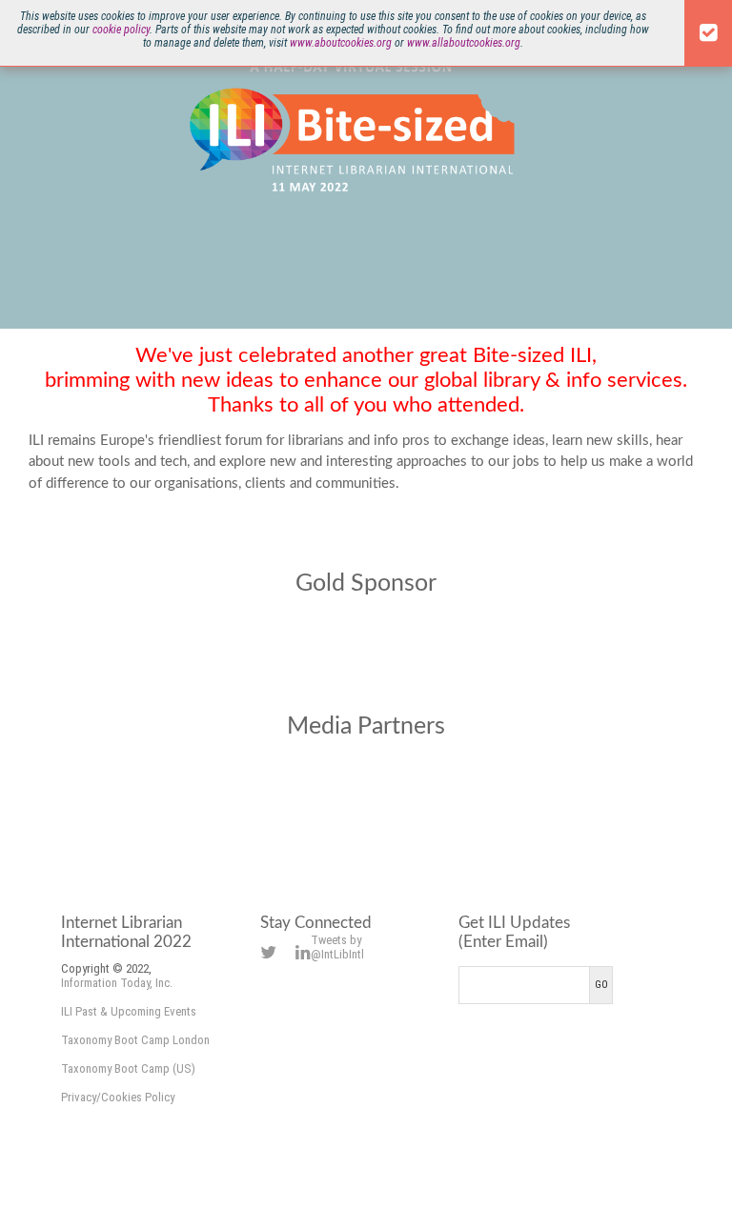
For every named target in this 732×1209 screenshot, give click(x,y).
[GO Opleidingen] (366, 638)
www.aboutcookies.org (341, 43)
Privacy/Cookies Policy (117, 1097)
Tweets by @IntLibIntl (337, 947)
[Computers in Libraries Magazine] (221, 799)
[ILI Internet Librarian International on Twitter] (268, 952)
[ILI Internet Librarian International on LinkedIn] (303, 952)
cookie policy (121, 29)
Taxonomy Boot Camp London (135, 1040)
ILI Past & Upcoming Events (128, 1011)
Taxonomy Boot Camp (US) (128, 1068)
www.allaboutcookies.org (463, 43)
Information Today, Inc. (117, 983)
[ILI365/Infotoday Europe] (366, 799)
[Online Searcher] (511, 799)
